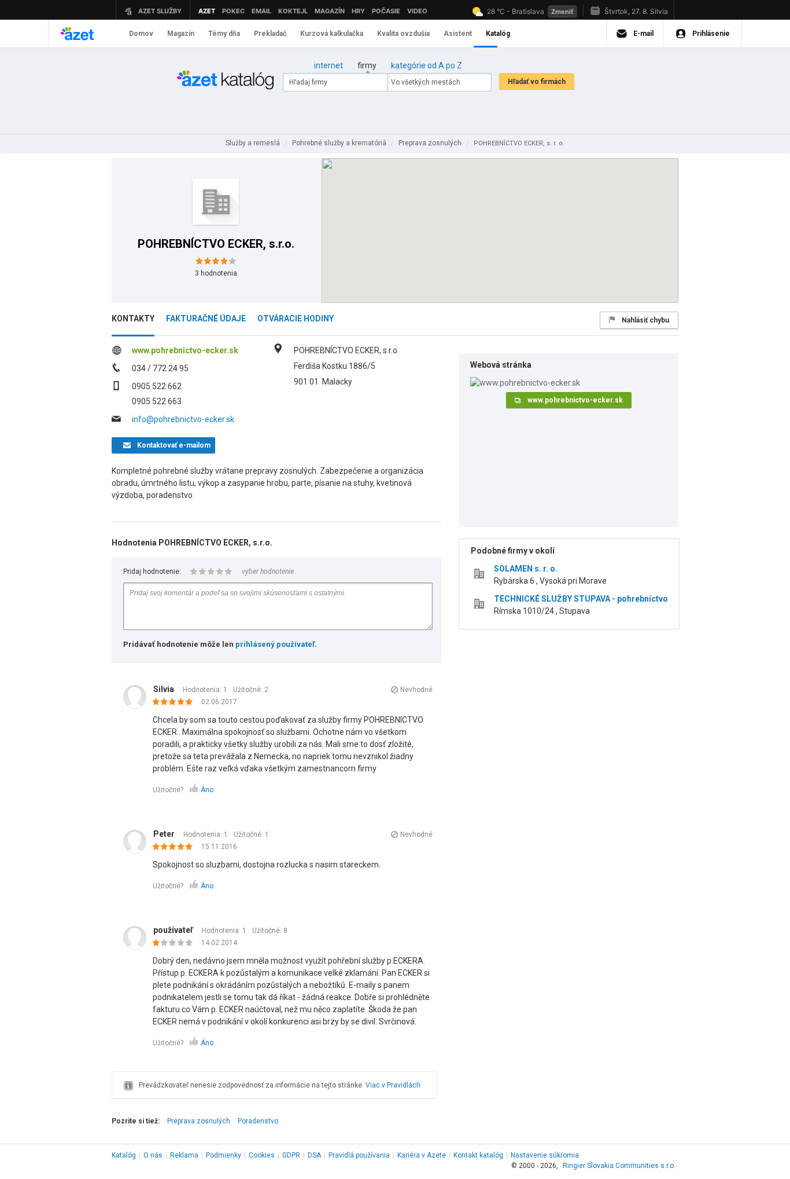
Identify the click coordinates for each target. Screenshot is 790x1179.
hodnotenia (216, 273)
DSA (314, 1155)
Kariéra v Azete (421, 1155)
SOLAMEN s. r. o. (526, 568)
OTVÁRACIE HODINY (295, 318)
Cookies (262, 1155)
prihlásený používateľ (275, 644)
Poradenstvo (258, 1121)
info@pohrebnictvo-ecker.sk (183, 419)
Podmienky (223, 1155)
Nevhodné (416, 690)
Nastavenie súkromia (545, 1155)
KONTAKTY (133, 318)
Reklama (184, 1155)
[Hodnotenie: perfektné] (175, 702)
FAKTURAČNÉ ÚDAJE (206, 318)
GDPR (291, 1155)
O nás (153, 1155)
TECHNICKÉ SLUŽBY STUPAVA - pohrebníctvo (581, 598)
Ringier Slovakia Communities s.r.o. (619, 1166)
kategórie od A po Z (426, 65)
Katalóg (124, 1155)
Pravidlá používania (359, 1155)
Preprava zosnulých (198, 1121)
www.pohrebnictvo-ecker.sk (185, 350)
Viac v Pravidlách (393, 1085)
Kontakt (478, 1155)
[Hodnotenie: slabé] (175, 943)
